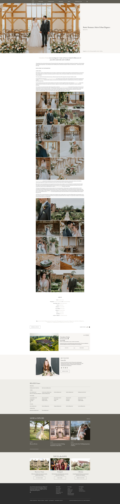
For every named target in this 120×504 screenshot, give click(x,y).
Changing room (32, 399)
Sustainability (51, 500)
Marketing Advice (71, 493)
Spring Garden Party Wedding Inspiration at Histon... (80, 444)
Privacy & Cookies (41, 500)
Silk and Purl (49, 191)
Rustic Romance (64, 321)
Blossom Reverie (33, 444)
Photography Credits (59, 500)
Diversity (46, 500)
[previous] (42, 349)
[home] (33, 1)
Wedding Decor (81, 321)
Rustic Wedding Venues (70, 321)
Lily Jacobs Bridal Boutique (51, 78)
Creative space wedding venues (46, 392)
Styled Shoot (77, 321)
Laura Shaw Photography (90, 51)
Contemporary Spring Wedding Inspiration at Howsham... (57, 444)
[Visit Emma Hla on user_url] (61, 367)
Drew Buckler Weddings (99, 51)
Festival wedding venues (57, 392)
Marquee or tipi (80, 399)
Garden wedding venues (69, 392)
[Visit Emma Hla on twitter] (65, 367)
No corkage (31, 400)
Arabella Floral (61, 305)
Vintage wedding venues (57, 406)
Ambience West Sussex (63, 303)
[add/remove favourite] (86, 335)
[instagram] (87, 1)
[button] (41, 1)
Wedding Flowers (49, 322)
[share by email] (89, 327)
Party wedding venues (45, 410)
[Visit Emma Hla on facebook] (63, 367)
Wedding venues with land (82, 392)
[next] (46, 349)
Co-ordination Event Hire (63, 315)
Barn (38, 321)
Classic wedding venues (45, 406)
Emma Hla (86, 29)
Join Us (69, 488)
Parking (55, 400)
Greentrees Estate (44, 58)
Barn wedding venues (33, 392)
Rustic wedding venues (69, 406)
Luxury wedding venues (81, 406)
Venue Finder (58, 488)
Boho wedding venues (33, 406)
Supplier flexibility (80, 400)
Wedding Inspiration (56, 322)
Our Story (69, 492)
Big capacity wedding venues (34, 410)
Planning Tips (58, 493)
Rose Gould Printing (62, 310)
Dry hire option (56, 399)
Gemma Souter (62, 308)
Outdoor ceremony (45, 400)
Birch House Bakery (58, 186)
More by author (65, 371)
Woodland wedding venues (46, 393)
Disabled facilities (44, 399)
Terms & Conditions (33, 500)
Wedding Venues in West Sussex (64, 322)
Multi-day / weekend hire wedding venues (36, 393)
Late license (68, 399)
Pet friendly (67, 400)
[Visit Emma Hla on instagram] (67, 367)
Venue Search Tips (59, 492)
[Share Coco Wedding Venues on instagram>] (30, 492)
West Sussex (71, 322)
